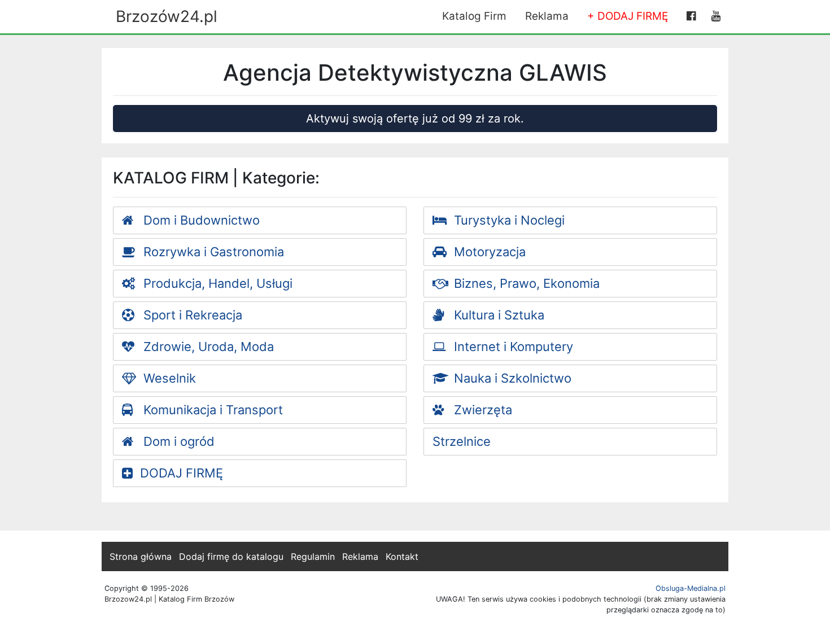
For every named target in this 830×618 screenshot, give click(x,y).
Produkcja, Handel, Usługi (216, 283)
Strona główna (141, 556)
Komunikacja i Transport (211, 409)
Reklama (547, 16)
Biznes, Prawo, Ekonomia (525, 283)
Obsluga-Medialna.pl (691, 588)
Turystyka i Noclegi (508, 220)
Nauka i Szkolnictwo (511, 378)
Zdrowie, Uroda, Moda (207, 346)
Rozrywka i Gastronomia (212, 251)
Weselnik (168, 378)
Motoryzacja (488, 251)
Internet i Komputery (512, 346)
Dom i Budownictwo (200, 220)
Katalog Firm (474, 16)
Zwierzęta (481, 409)
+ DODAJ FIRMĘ (627, 16)
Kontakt (402, 556)
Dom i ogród (177, 441)
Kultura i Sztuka (497, 315)
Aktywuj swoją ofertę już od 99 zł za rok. (415, 118)
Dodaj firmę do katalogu (231, 556)
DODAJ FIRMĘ (181, 473)
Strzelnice (462, 441)
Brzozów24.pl (166, 16)
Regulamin (313, 556)
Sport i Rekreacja (191, 315)
